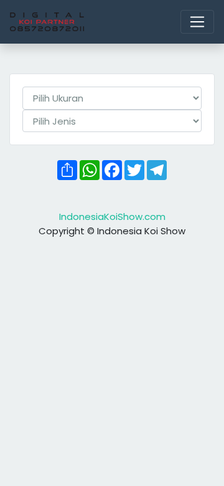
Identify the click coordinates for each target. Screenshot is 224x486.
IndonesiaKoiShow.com (112, 216)
